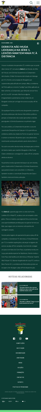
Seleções (20, 367)
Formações (20, 372)
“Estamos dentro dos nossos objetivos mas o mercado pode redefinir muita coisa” (28, 289)
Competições (20, 343)
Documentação (20, 353)
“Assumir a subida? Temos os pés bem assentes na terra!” (29, 302)
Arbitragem (20, 358)
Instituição (20, 348)
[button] (31, 3)
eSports (20, 382)
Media (20, 363)
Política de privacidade (20, 387)
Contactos (20, 377)
